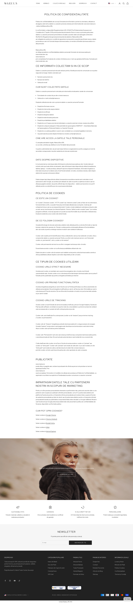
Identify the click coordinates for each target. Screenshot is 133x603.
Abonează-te (80, 542)
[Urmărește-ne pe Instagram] (10, 581)
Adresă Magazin (78, 571)
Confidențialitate (120, 571)
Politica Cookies (120, 568)
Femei (38, 3)
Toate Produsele (78, 568)
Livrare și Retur (119, 562)
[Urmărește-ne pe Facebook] (5, 581)
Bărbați (46, 3)
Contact (93, 3)
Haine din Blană (52, 562)
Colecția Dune (52, 571)
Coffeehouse (73, 595)
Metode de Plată (120, 565)
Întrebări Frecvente (98, 568)
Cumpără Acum (66, 474)
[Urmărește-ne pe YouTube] (15, 581)
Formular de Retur (78, 574)
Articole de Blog (98, 571)
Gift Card (50, 574)
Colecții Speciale (59, 3)
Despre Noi (83, 3)
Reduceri (72, 3)
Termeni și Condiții (120, 574)
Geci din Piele (52, 565)
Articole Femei (77, 562)
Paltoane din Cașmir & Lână (56, 568)
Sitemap (95, 574)
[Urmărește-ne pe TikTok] (19, 581)
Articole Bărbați (78, 565)
